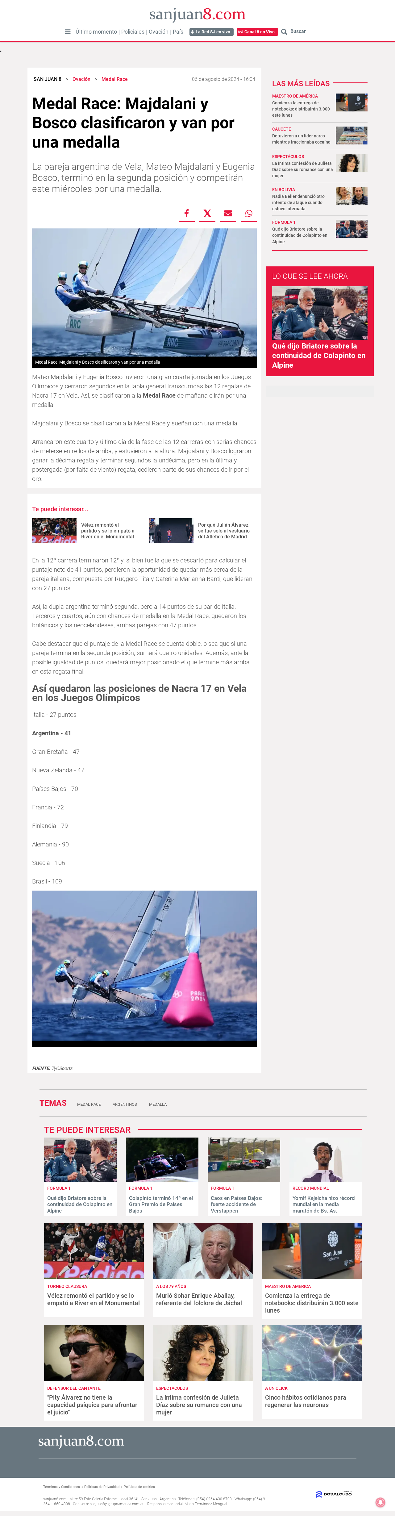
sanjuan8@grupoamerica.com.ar (116, 1504)
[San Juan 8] (81, 1448)
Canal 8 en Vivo (259, 31)
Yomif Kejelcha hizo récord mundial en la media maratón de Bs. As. (324, 1204)
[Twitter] (207, 213)
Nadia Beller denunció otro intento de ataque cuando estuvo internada (298, 202)
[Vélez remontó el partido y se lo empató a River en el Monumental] (54, 530)
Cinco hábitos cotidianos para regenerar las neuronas (305, 1401)
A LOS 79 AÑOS (171, 1286)
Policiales (132, 32)
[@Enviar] (228, 213)
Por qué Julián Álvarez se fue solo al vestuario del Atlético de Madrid (224, 531)
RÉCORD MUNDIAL (311, 1188)
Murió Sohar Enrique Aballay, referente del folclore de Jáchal (199, 1299)
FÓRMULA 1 (284, 222)
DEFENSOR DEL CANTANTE (74, 1388)
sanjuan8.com (55, 1499)
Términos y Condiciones (61, 1487)
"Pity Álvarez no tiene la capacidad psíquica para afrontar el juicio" (92, 1405)
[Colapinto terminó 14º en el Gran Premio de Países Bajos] (162, 1180)
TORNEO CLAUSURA (67, 1286)
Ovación (158, 32)
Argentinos (125, 1104)
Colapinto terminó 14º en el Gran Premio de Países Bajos (161, 1204)
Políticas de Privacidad (101, 1487)
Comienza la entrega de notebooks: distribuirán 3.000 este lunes (301, 109)
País (178, 32)
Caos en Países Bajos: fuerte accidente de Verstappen (237, 1204)
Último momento (96, 32)
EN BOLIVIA (283, 189)
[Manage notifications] (380, 1502)
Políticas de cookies (139, 1487)
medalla (158, 1104)
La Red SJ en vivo (213, 31)
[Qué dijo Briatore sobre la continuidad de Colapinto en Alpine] (80, 1180)
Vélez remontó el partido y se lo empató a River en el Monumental (108, 531)
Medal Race (89, 1104)
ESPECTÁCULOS (288, 156)
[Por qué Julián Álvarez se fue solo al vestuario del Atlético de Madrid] (171, 530)
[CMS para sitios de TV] (317, 1494)
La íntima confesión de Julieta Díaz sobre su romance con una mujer (302, 169)
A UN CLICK (276, 1388)
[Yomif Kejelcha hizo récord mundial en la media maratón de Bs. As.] (325, 1180)
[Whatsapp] (249, 213)
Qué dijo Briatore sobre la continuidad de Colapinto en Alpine (299, 235)
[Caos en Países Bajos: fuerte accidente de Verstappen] (244, 1180)
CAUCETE (281, 129)
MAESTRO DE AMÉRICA (295, 96)
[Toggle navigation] (68, 31)
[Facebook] (187, 213)
